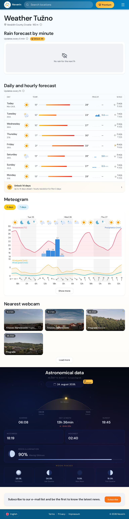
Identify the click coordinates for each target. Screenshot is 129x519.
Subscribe (113, 499)
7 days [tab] (23, 207)
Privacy (61, 514)
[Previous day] (41, 384)
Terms (52, 514)
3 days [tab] (10, 207)
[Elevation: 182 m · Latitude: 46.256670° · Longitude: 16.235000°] (40, 24)
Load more (64, 360)
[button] (121, 4)
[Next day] (88, 384)
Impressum (74, 514)
